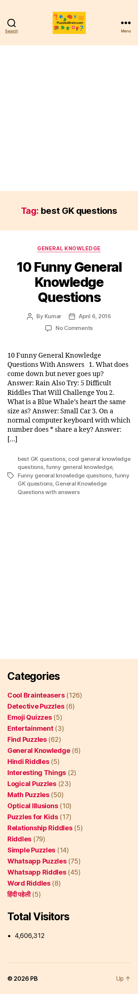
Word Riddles (28, 883)
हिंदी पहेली (18, 894)
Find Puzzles (27, 739)
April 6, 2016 (95, 316)
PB (34, 978)
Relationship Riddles (39, 828)
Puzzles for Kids (32, 817)
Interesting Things (36, 772)
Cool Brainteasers (35, 695)
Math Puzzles (28, 795)
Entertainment (30, 728)
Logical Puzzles (31, 784)
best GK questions (42, 458)
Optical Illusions (32, 806)
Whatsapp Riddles (36, 872)
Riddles (19, 839)
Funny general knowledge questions (65, 475)
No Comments (74, 327)
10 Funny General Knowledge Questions (69, 282)
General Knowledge (69, 248)
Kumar (53, 316)
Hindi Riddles (28, 761)
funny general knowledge (79, 466)
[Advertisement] (69, 118)
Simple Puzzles (31, 850)
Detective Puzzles (35, 706)
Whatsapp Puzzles (37, 861)
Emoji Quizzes (29, 717)
